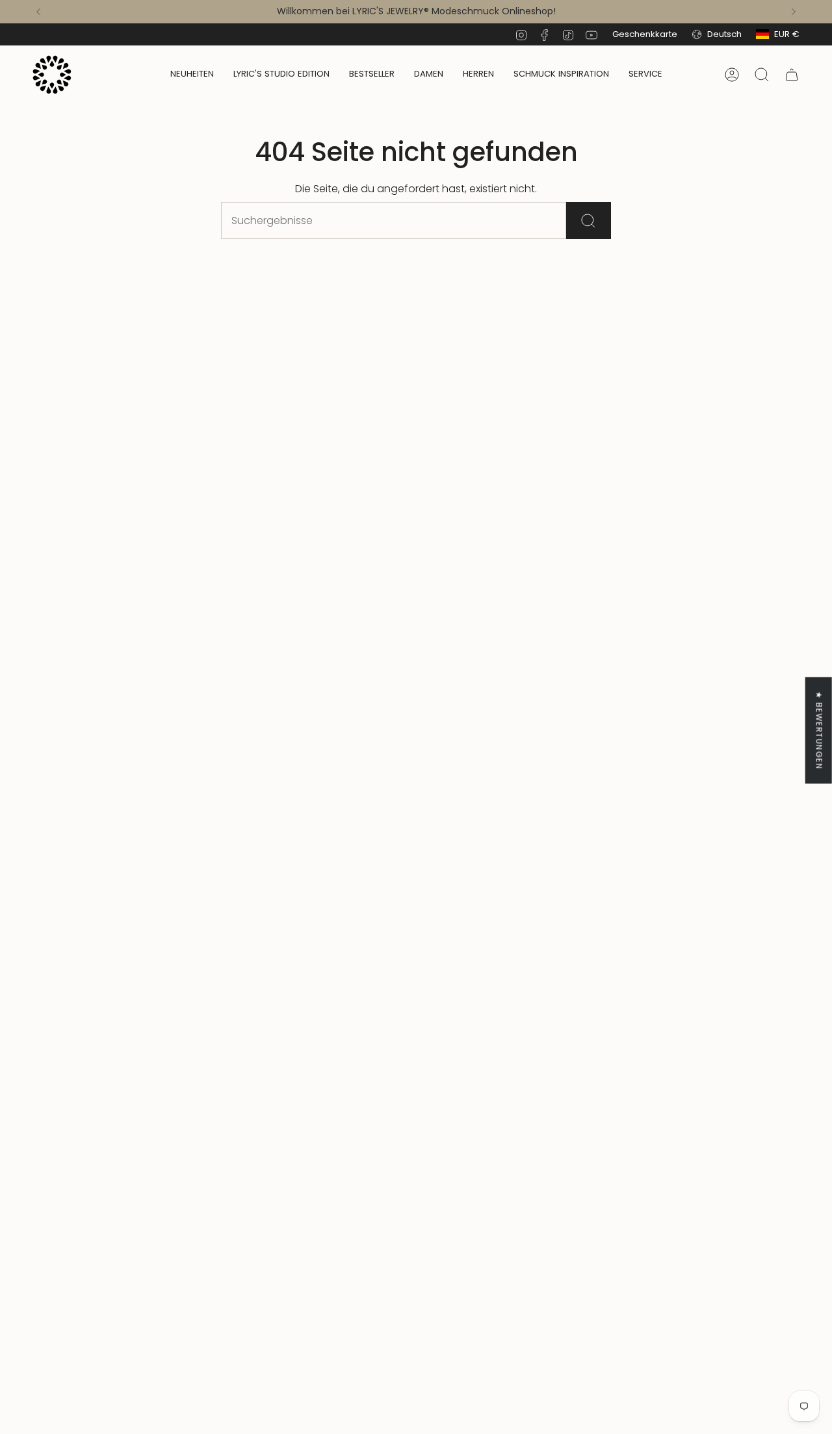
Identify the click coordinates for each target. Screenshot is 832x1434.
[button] (428, 74)
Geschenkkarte (644, 34)
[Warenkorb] (792, 75)
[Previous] (38, 12)
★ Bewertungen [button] (819, 730)
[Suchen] (588, 220)
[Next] (794, 12)
